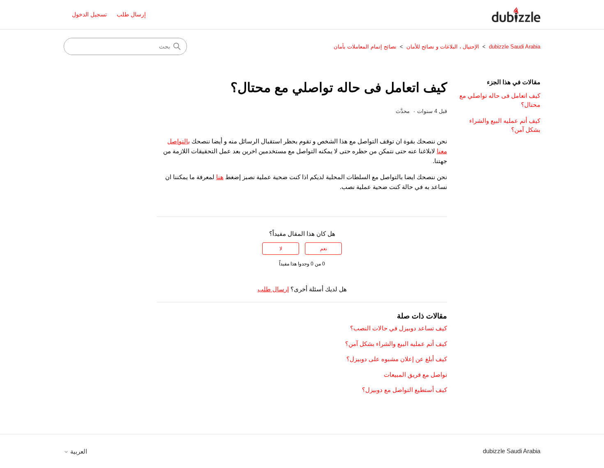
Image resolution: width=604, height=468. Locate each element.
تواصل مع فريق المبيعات (415, 374)
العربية (78, 451)
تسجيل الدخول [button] (89, 14)
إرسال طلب (131, 14)
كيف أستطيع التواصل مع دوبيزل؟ (404, 389)
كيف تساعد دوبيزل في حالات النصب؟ (398, 328)
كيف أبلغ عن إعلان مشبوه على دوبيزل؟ (396, 358)
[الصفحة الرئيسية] (516, 14)
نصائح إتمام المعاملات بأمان (365, 47)
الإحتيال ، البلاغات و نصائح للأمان (442, 47)
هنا (220, 176)
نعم (323, 248)
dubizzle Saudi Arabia (513, 47)
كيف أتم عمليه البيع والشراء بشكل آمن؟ (504, 125)
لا (280, 248)
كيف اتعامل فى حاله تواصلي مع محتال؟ (499, 100)
